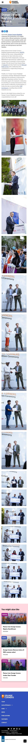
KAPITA (22, 52)
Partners (4, 719)
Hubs (3, 708)
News (3, 712)
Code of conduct (5, 732)
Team (3, 701)
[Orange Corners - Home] (7, 696)
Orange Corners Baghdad (15, 34)
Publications (5, 715)
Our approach (6, 705)
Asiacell (5, 65)
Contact (4, 722)
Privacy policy (13, 730)
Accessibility (4, 730)
